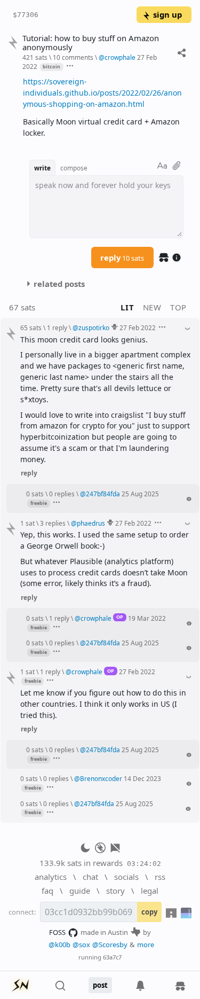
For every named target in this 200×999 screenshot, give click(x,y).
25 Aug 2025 (140, 493)
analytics (51, 876)
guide (79, 890)
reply (122, 257)
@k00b (59, 944)
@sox (81, 944)
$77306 (25, 15)
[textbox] (103, 107)
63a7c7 (112, 957)
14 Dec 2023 (142, 778)
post (100, 985)
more (145, 944)
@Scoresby (109, 944)
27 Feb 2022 (137, 327)
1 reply (57, 327)
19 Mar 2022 (147, 618)
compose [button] (73, 167)
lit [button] (127, 307)
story (115, 890)
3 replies (53, 523)
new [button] (152, 307)
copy (149, 912)
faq (47, 890)
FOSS (57, 932)
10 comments (73, 57)
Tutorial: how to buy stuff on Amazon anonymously (90, 43)
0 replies (62, 493)
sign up (167, 14)
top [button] (178, 307)
